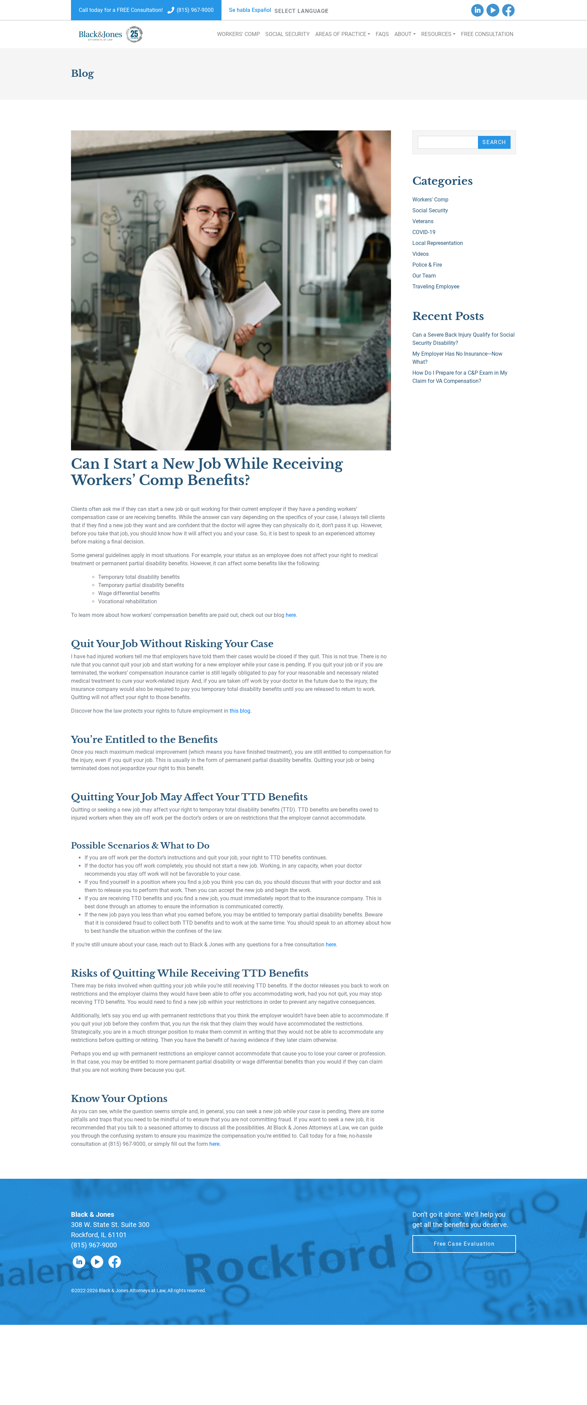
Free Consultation (487, 34)
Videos (420, 254)
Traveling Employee (435, 286)
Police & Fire (427, 265)
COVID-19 (423, 232)
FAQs (382, 34)
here (291, 615)
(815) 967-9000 (94, 1245)
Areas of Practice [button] (340, 34)
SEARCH (494, 142)
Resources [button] (436, 34)
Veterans (422, 221)
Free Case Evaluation (464, 1244)
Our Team (424, 275)
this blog (240, 711)
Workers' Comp (238, 34)
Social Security (287, 34)
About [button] (403, 34)
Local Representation (437, 243)
